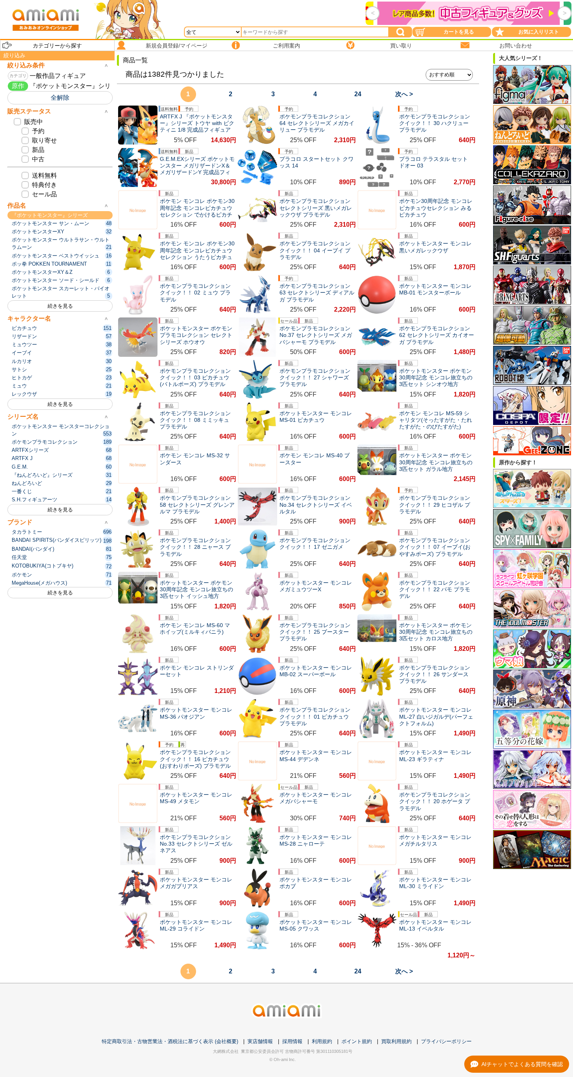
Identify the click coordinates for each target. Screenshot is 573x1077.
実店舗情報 (260, 1041)
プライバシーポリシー (446, 1041)
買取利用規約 (396, 1041)
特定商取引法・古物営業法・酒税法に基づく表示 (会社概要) (170, 1041)
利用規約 (322, 1041)
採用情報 (292, 1041)
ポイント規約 (356, 1041)
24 (357, 94)
